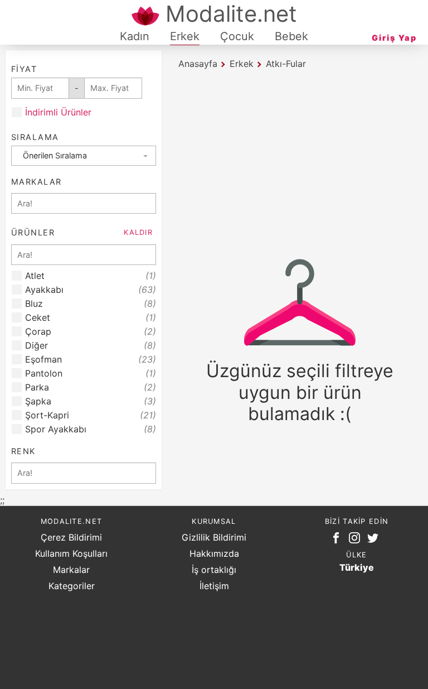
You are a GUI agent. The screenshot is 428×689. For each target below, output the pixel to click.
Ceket (90, 317)
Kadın (134, 36)
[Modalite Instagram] (356, 540)
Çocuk (237, 36)
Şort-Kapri (90, 415)
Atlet (90, 276)
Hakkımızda (214, 553)
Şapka (90, 401)
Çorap (90, 331)
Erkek (185, 36)
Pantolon (90, 373)
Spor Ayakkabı (90, 429)
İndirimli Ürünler (58, 112)
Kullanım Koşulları (71, 553)
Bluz (90, 303)
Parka (90, 387)
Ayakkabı (90, 290)
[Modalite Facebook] (338, 540)
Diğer (90, 345)
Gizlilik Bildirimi (214, 537)
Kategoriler (71, 585)
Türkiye (356, 567)
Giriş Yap (394, 37)
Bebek (291, 36)
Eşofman (90, 359)
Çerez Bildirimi (71, 537)
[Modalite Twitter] (375, 540)
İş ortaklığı (214, 569)
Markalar (71, 569)
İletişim (214, 585)
